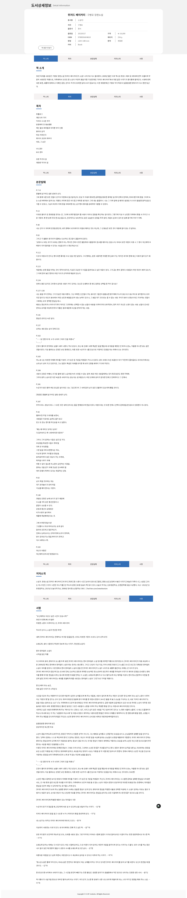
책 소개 (45, 58)
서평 (141, 58)
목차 (69, 58)
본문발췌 (93, 58)
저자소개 (117, 58)
